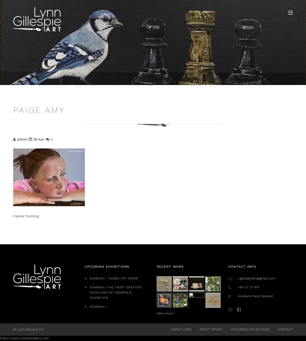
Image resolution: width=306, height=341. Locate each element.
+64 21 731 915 (248, 287)
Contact (285, 329)
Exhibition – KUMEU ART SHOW (114, 278)
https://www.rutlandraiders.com (24, 338)
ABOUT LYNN (181, 329)
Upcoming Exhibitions (250, 329)
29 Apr (39, 139)
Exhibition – (99, 306)
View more (165, 313)
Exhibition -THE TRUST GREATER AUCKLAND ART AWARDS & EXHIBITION (115, 292)
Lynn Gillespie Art (30, 329)
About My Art (211, 329)
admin (22, 139)
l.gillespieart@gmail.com (256, 278)
